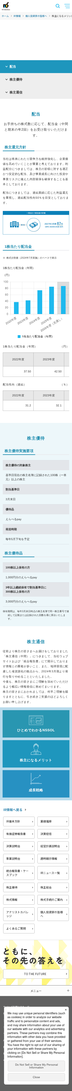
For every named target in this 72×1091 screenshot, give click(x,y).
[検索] (58, 6)
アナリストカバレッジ (17, 914)
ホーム (5, 16)
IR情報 (17, 16)
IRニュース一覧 (50, 873)
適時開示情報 (48, 858)
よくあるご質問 (16, 928)
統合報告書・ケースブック (17, 873)
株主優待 (11, 887)
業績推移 (46, 821)
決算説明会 (13, 846)
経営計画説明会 (50, 846)
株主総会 (46, 887)
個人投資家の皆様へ (36, 16)
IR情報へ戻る (12, 809)
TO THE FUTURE (35, 974)
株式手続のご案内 (51, 900)
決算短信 (46, 834)
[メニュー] (67, 6)
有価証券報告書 (16, 834)
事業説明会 (13, 858)
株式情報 (11, 900)
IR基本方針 (13, 821)
